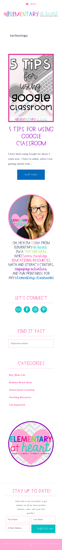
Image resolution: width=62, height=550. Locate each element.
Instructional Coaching (21, 390)
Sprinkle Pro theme (34, 544)
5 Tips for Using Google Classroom (31, 136)
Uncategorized (17, 404)
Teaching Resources (20, 397)
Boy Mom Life (17, 375)
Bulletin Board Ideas (20, 382)
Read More (31, 174)
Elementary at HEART (31, 14)
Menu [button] (33, 4)
